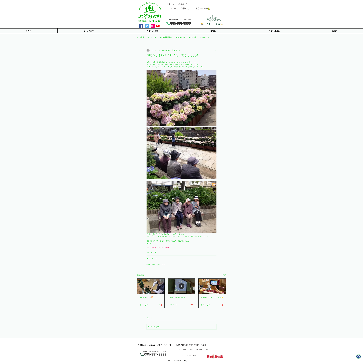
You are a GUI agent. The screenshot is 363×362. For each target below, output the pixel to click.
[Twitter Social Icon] (147, 26)
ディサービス (152, 37)
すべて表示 (222, 275)
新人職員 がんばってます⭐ (212, 297)
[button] (223, 37)
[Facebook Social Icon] (141, 26)
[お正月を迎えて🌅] (150, 286)
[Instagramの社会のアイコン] (153, 26)
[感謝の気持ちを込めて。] (181, 286)
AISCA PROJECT (178, 361)
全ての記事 (140, 37)
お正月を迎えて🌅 (146, 297)
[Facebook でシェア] (147, 258)
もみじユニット (180, 37)
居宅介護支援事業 (166, 37)
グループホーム (151, 252)
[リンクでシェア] (157, 258)
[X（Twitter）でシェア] (152, 258)
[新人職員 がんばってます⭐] (212, 286)
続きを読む (203, 37)
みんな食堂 (192, 37)
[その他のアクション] (215, 50)
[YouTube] (158, 26)
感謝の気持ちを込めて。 (179, 297)
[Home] (358, 356)
